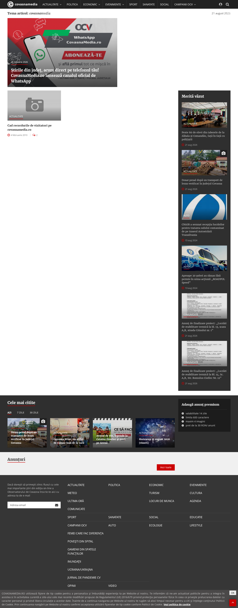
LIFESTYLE (196, 525)
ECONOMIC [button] (90, 4)
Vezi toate (165, 467)
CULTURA (196, 493)
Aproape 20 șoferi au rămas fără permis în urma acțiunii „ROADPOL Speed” (203, 279)
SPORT (133, 4)
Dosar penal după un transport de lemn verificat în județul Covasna (202, 182)
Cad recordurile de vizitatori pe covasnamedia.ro (29, 127)
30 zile (34, 412)
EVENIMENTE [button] (113, 4)
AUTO (186, 215)
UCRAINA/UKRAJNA (80, 569)
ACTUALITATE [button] (51, 4)
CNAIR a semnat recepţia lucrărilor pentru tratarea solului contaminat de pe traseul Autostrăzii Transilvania (203, 229)
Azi (9, 412)
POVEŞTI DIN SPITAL (80, 541)
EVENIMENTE (198, 485)
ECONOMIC (156, 485)
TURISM (154, 493)
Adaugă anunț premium (200, 404)
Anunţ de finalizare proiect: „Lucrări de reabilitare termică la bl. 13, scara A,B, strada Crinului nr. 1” (204, 327)
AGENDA (195, 501)
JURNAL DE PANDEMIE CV (84, 577)
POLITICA (72, 4)
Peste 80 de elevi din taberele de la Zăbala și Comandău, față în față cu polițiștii (203, 136)
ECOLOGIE (155, 525)
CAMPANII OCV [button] (183, 4)
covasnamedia (25, 4)
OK (233, 592)
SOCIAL (164, 4)
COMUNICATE (190, 314)
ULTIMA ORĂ (76, 501)
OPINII (72, 586)
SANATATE (149, 4)
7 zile (20, 412)
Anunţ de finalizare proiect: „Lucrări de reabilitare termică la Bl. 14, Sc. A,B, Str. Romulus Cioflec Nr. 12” (204, 374)
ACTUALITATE (16, 116)
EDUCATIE (48, 13)
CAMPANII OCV (77, 525)
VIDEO (112, 586)
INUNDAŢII (74, 561)
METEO (72, 493)
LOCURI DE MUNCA (161, 501)
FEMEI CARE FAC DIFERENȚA (85, 533)
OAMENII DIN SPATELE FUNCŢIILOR (82, 551)
